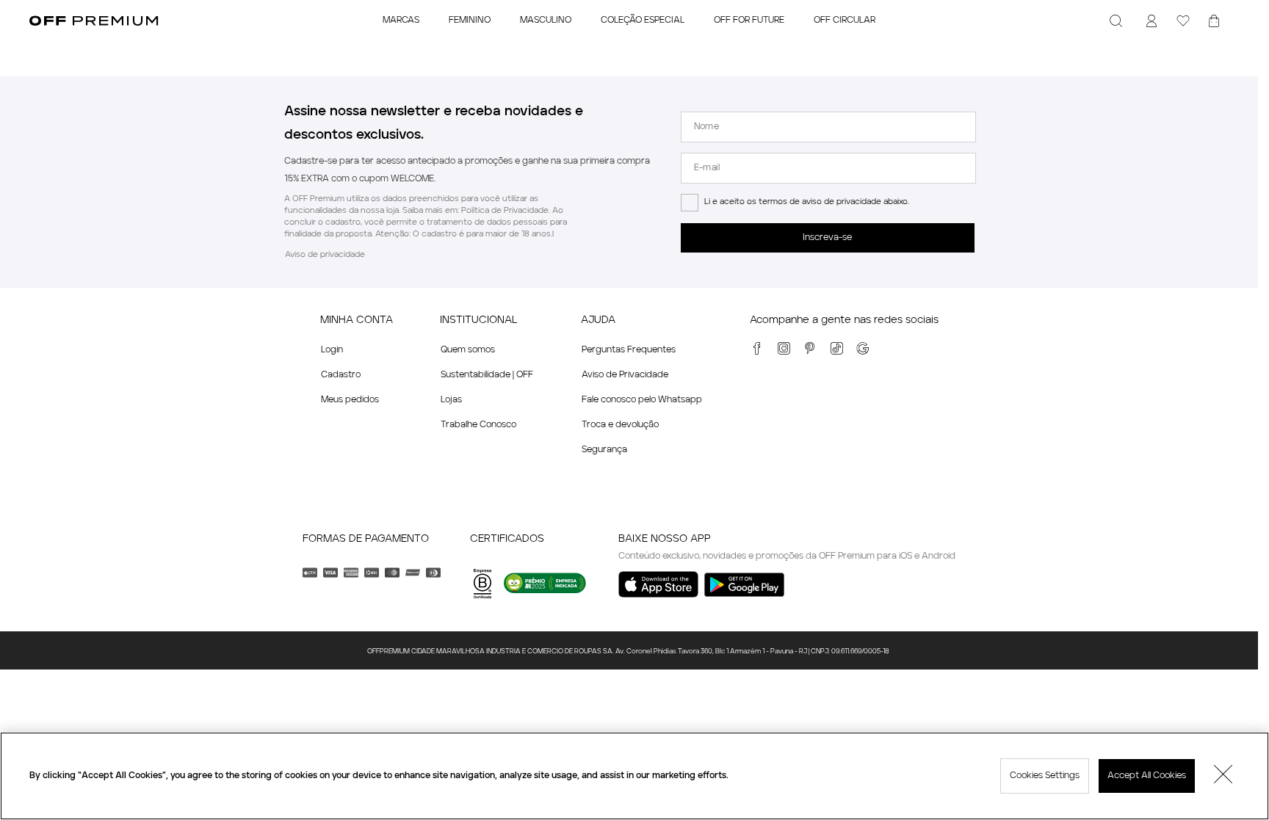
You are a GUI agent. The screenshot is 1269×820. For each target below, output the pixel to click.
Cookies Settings (1045, 776)
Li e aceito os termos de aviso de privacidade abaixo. (806, 202)
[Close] (1223, 776)
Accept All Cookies (1146, 776)
